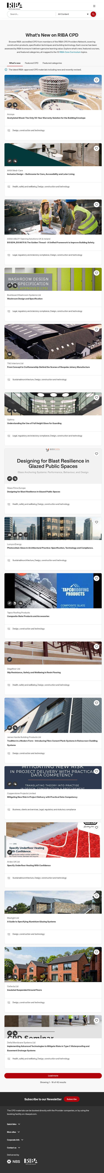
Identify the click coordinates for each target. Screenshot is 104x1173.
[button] (52, 1125)
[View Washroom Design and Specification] (53, 290)
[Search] (93, 14)
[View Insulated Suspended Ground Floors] (53, 981)
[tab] (15, 63)
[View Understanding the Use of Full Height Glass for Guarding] (53, 414)
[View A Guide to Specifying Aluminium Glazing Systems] (53, 913)
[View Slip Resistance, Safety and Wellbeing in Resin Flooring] (53, 664)
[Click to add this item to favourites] (96, 80)
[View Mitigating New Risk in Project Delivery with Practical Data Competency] (53, 788)
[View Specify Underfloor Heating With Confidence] (53, 856)
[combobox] (73, 14)
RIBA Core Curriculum (70, 52)
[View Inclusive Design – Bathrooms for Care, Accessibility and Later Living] (53, 165)
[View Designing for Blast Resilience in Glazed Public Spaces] (53, 483)
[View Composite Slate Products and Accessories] (53, 607)
